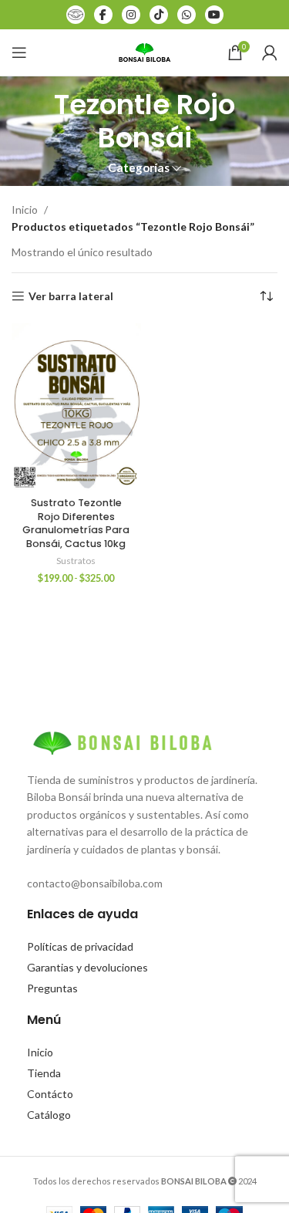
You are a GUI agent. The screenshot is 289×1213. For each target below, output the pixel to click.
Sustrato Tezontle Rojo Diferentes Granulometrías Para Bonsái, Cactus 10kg (75, 523)
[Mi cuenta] (269, 52)
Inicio (25, 209)
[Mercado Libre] (75, 14)
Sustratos (76, 560)
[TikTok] (159, 14)
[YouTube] (214, 14)
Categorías (139, 168)
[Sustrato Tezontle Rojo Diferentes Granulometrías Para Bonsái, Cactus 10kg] (76, 407)
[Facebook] (103, 14)
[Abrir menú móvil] (19, 52)
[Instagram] (131, 14)
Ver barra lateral (71, 296)
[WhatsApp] (186, 14)
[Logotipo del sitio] (144, 51)
